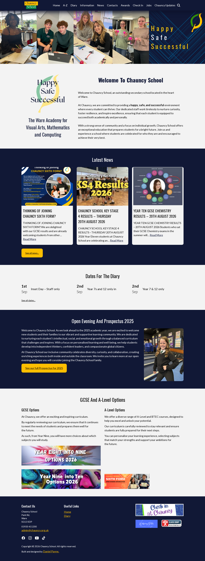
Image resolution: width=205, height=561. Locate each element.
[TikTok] (43, 538)
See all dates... (28, 300)
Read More (29, 239)
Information (87, 5)
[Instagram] (30, 538)
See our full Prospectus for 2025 (44, 368)
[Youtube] (37, 538)
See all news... (32, 253)
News (100, 5)
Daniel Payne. (51, 551)
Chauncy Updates (165, 5)
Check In (138, 5)
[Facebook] (23, 538)
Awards (125, 5)
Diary (74, 5)
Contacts (112, 5)
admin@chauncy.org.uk (35, 530)
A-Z (65, 5)
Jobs (149, 5)
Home (56, 5)
